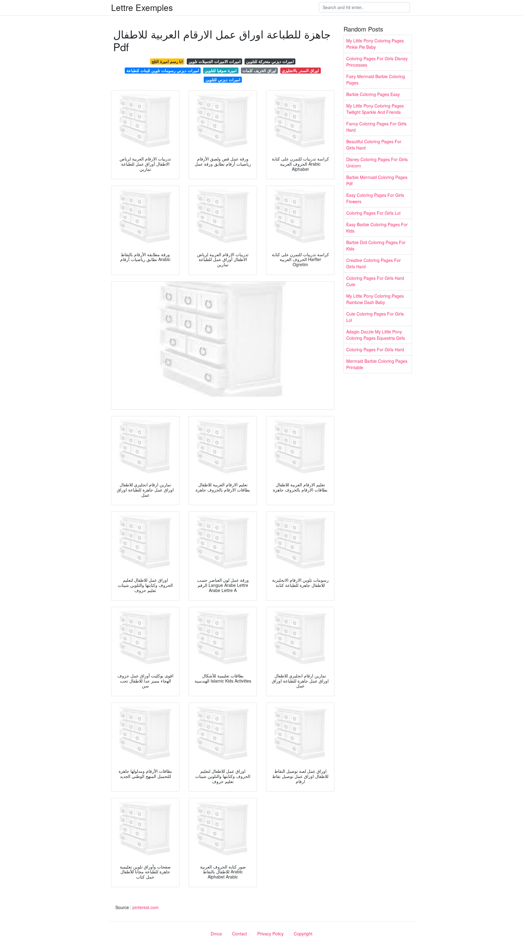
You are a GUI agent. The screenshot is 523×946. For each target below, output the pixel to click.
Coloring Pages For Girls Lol (373, 213)
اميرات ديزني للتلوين (223, 79)
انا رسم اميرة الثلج (167, 61)
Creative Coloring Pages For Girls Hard (373, 263)
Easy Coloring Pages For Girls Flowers (375, 198)
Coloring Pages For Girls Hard (375, 349)
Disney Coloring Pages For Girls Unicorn (377, 162)
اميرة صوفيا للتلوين (221, 70)
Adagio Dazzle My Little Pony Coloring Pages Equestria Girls (375, 335)
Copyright (303, 934)
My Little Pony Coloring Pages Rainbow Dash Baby (375, 299)
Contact (239, 934)
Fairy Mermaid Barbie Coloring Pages (375, 79)
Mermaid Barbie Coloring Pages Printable (376, 364)
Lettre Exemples (142, 7)
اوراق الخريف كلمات (259, 70)
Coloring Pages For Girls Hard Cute (375, 281)
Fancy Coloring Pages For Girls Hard (376, 127)
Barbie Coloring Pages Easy (373, 94)
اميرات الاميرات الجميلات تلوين (215, 61)
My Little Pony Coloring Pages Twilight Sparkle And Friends (375, 109)
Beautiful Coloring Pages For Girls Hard (373, 144)
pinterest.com (146, 907)
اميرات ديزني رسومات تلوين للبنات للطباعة (163, 70)
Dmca (216, 934)
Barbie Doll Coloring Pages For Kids (376, 245)
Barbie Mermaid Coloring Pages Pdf (376, 180)
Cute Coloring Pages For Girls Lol (375, 317)
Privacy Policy (270, 934)
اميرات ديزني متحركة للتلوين (270, 61)
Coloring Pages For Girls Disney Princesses (377, 61)
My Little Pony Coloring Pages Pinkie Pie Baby (375, 44)
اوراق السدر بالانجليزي (300, 70)
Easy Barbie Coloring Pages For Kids (377, 227)
